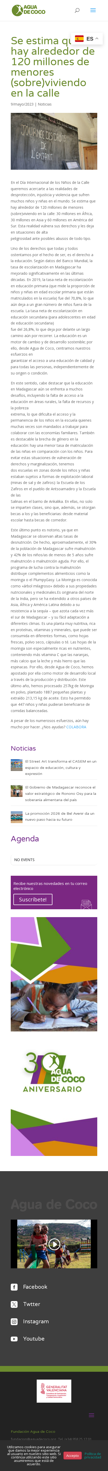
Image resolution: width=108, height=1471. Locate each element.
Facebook (35, 1287)
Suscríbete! (33, 899)
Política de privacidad (92, 1455)
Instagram (36, 1322)
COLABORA (76, 726)
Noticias (45, 104)
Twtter (31, 1304)
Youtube (34, 1339)
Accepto (72, 1455)
